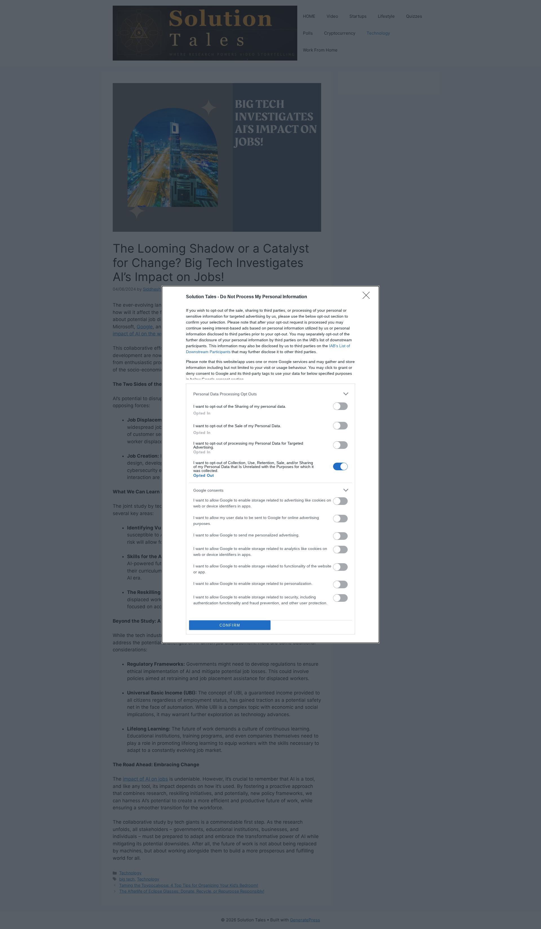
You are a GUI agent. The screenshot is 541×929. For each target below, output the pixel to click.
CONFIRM (229, 625)
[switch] (340, 406)
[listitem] (270, 394)
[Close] (368, 297)
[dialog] (270, 464)
